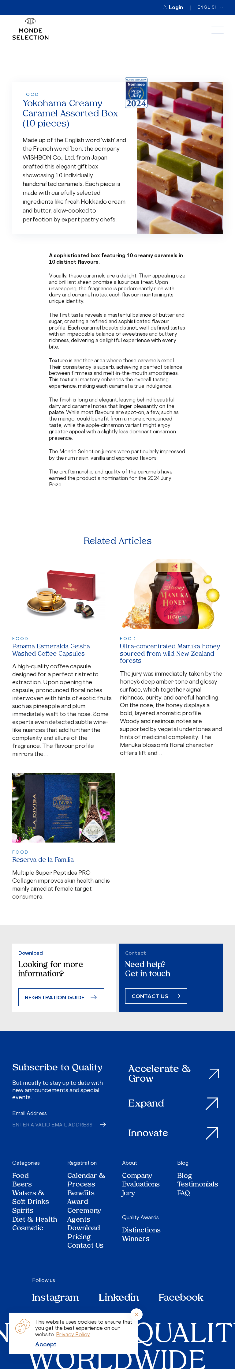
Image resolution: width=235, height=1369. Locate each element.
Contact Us (85, 1246)
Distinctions (141, 1231)
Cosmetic (27, 1228)
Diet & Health (34, 1220)
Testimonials (197, 1185)
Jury (128, 1194)
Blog (182, 1163)
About (129, 1163)
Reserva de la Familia (43, 860)
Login (176, 7)
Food (20, 1176)
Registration (82, 1163)
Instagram (55, 1298)
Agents (78, 1220)
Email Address (29, 1113)
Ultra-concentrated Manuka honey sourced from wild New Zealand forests (170, 654)
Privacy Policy (73, 1334)
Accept (45, 1344)
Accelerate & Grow (160, 1074)
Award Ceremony (84, 1207)
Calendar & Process (86, 1181)
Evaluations (141, 1185)
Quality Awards (140, 1217)
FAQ (183, 1194)
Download (83, 1228)
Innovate (148, 1134)
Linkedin (119, 1298)
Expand (146, 1104)
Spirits (22, 1211)
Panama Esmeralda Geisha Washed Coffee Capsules (51, 650)
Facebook (181, 1298)
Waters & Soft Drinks (30, 1198)
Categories (26, 1163)
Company (137, 1176)
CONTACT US (150, 996)
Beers (22, 1185)
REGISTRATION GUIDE (55, 997)
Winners (135, 1239)
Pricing (79, 1237)
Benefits (81, 1194)
